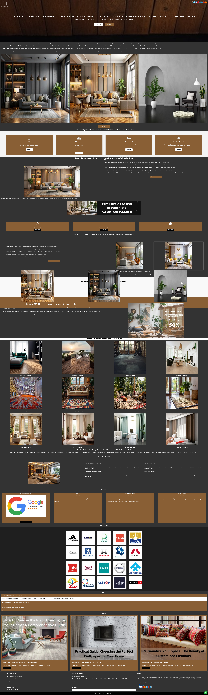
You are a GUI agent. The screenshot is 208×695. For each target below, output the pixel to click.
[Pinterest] (198, 2)
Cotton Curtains (78, 447)
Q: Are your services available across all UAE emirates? (15, 610)
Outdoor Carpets (130, 411)
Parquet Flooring (26, 375)
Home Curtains (26, 447)
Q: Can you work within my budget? (11, 605)
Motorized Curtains (182, 447)
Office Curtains (130, 447)
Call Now (37, 227)
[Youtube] (204, 2)
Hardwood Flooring (182, 375)
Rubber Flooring (130, 375)
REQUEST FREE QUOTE (104, 227)
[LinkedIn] (202, 2)
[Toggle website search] (192, 2)
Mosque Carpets (26, 411)
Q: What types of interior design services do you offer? (15, 595)
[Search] (135, 690)
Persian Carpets (78, 411)
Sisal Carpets (182, 411)
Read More (7, 668)
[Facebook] (196, 2)
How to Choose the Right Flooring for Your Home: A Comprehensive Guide (20, 662)
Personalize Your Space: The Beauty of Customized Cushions (156, 662)
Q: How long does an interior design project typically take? (16, 602)
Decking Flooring (78, 375)
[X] (194, 2)
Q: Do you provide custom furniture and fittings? (14, 607)
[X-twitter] (9, 689)
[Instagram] (200, 2)
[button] (1, 88)
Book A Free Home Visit (104, 126)
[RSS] (206, 2)
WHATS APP (170, 227)
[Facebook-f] (7, 689)
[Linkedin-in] (11, 689)
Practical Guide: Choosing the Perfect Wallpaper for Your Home (86, 662)
